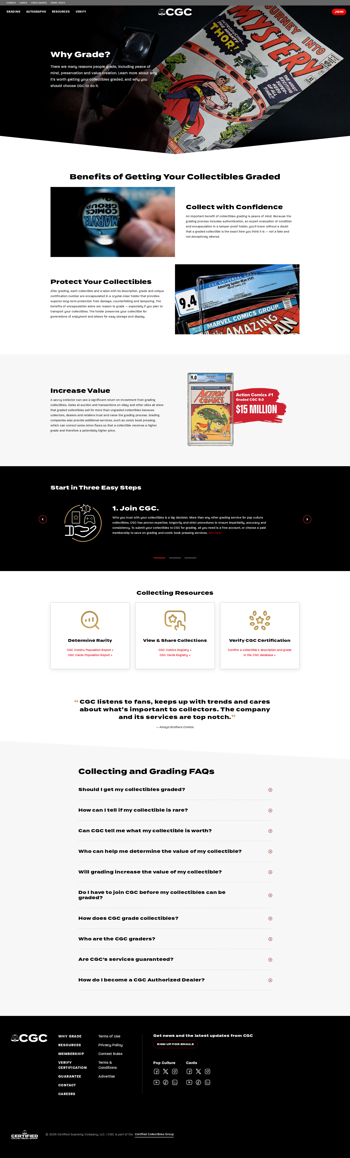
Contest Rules (110, 1054)
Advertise (106, 1076)
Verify (81, 11)
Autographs (36, 11)
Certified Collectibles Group (154, 1134)
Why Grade (70, 1036)
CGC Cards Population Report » (90, 655)
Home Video (58, 3)
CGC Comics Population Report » (90, 650)
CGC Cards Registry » (175, 655)
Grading (13, 11)
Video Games (39, 3)
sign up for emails (175, 1044)
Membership (71, 1054)
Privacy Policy (110, 1045)
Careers (67, 1094)
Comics (11, 3)
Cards (23, 3)
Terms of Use (109, 1036)
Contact (67, 1085)
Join (339, 12)
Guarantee (69, 1076)
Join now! (214, 533)
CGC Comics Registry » (175, 650)
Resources (61, 11)
